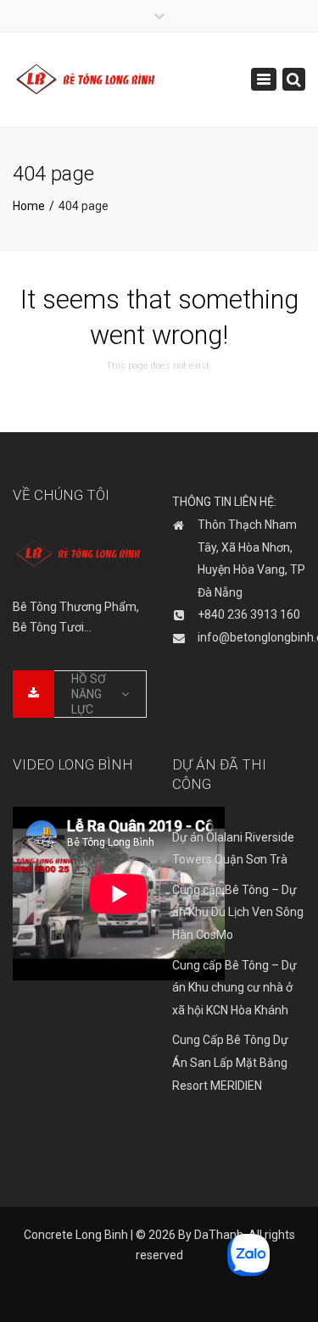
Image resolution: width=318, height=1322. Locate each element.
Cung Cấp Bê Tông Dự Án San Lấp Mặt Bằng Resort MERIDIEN (230, 1062)
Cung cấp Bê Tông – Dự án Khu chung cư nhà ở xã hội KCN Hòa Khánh (234, 987)
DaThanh (218, 1234)
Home (29, 206)
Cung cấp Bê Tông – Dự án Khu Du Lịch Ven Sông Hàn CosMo (238, 912)
